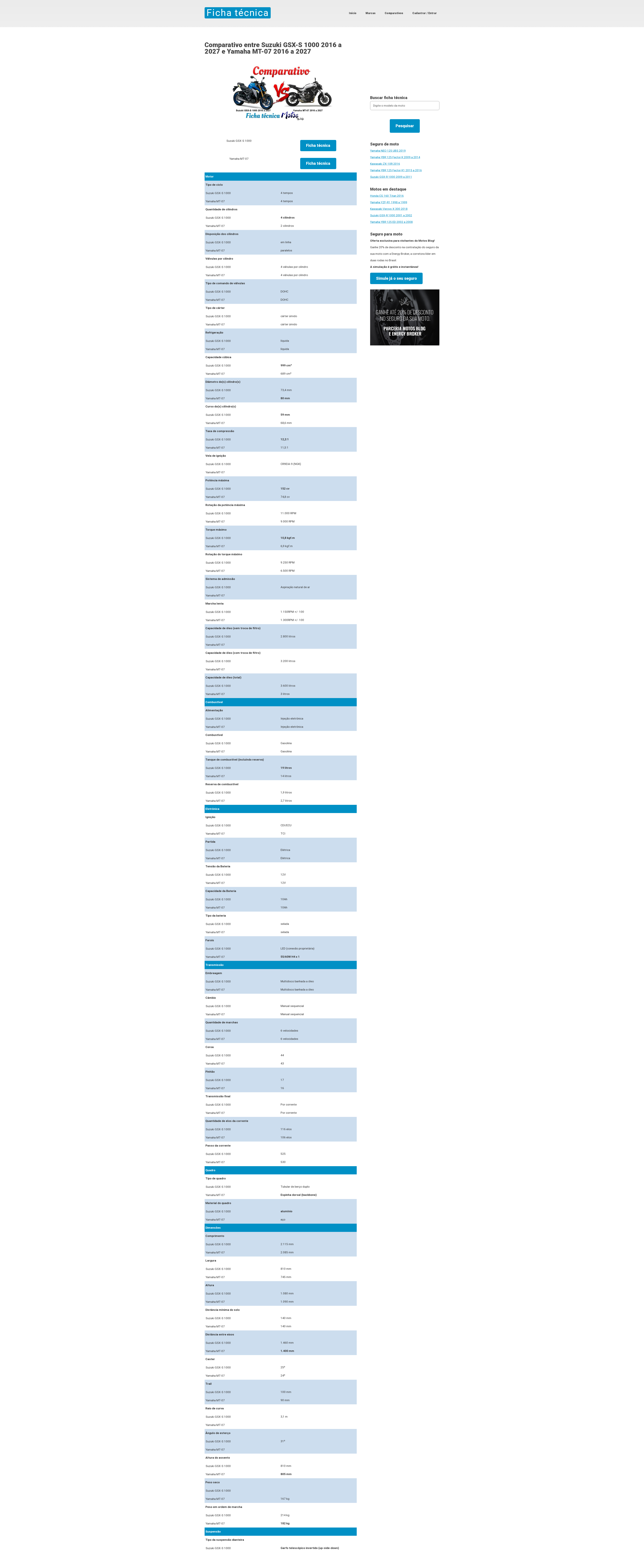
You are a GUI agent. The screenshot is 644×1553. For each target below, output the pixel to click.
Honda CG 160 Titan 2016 (387, 195)
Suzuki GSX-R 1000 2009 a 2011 (391, 176)
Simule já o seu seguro (396, 278)
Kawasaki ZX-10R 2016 (385, 163)
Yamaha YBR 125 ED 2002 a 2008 (391, 222)
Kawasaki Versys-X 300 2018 (389, 209)
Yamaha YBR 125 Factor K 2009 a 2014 (395, 157)
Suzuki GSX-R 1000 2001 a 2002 (391, 215)
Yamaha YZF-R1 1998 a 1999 (388, 202)
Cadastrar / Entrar (424, 13)
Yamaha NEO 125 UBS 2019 (388, 150)
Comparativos (394, 13)
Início (352, 13)
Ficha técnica (237, 12)
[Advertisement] (404, 65)
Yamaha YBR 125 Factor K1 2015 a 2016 (396, 170)
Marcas (370, 13)
